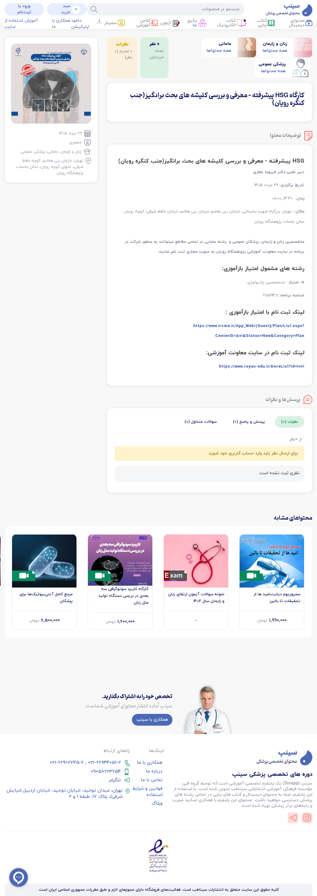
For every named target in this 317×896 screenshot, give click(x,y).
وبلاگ (157, 804)
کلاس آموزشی (143, 23)
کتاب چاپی (262, 23)
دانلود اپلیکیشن (80, 24)
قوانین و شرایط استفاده (147, 792)
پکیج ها (192, 23)
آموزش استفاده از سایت (21, 24)
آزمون (165, 23)
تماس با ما (152, 780)
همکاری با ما (61, 24)
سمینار (110, 23)
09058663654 (106, 772)
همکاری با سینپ (152, 720)
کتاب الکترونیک (226, 23)
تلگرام (115, 780)
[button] (113, 23)
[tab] (289, 422)
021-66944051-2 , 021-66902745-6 (85, 763)
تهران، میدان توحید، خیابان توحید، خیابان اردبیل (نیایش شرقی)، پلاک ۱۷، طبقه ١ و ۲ (65, 794)
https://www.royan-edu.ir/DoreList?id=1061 (261, 366)
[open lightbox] (51, 84)
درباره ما (154, 771)
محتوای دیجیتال (297, 23)
